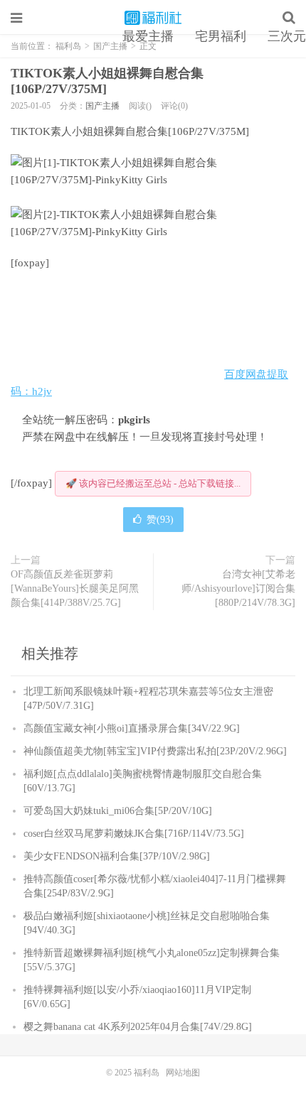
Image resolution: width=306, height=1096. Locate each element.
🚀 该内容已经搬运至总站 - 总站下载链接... (153, 483)
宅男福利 (220, 36)
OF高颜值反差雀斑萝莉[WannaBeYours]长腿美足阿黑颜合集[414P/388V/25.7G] (75, 588)
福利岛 (153, 18)
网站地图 (183, 1073)
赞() (160, 519)
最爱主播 (148, 36)
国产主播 (102, 106)
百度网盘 (245, 374)
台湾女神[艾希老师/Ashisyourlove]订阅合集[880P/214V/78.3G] (238, 588)
